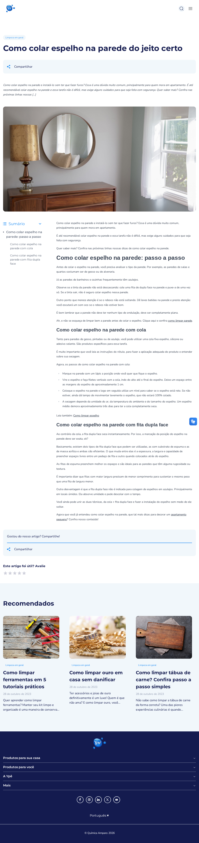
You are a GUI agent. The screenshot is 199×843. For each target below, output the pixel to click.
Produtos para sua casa (21, 758)
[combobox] (99, 815)
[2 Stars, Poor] (10, 573)
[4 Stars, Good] (19, 573)
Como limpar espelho (86, 415)
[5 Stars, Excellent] (24, 573)
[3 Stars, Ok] (14, 573)
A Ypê (7, 776)
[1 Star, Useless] (5, 573)
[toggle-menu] (190, 8)
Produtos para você (18, 767)
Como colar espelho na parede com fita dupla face (25, 259)
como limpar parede (180, 321)
